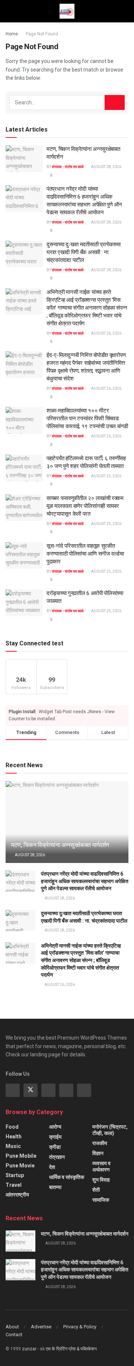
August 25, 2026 (105, 476)
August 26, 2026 (105, 333)
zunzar (29, 1348)
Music (13, 1146)
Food (12, 1127)
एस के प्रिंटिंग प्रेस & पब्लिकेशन (71, 1348)
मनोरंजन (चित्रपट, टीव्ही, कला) (110, 1130)
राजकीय (99, 1143)
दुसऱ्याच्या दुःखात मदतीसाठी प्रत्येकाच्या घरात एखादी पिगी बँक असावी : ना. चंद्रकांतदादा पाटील (84, 252)
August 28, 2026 (105, 167)
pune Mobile (21, 1156)
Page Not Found (42, 34)
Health (14, 1136)
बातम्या (55, 1187)
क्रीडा (55, 1147)
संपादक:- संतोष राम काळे (68, 167)
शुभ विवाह (101, 1180)
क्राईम (55, 1137)
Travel (14, 1185)
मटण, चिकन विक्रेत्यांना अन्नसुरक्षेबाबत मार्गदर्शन (60, 844)
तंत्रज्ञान (57, 1157)
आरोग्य (55, 1127)
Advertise (41, 1326)
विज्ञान (97, 1153)
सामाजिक (100, 1200)
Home (12, 34)
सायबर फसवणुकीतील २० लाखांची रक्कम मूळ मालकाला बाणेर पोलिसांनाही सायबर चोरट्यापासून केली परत (85, 506)
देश (52, 1167)
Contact (14, 1334)
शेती (96, 1190)
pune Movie (20, 1166)
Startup (15, 1175)
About (12, 1326)
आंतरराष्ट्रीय (17, 1195)
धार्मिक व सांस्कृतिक (66, 1177)
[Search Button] (115, 102)
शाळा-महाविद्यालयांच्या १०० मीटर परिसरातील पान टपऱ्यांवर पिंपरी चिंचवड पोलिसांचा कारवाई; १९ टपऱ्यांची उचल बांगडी (87, 418)
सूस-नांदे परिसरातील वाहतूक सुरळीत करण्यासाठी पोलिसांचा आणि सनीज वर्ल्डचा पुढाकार (85, 554)
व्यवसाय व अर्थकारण (101, 1166)
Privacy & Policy (79, 1326)
